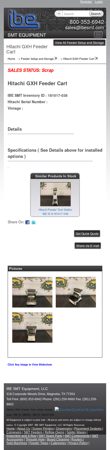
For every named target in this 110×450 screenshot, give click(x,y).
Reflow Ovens (54, 432)
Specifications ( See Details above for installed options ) (55, 153)
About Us (23, 428)
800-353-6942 (87, 21)
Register (86, 2)
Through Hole (35, 439)
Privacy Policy (78, 443)
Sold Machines (16, 443)
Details (15, 129)
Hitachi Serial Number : (28, 101)
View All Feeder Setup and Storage (79, 42)
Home (10, 428)
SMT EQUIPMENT (27, 34)
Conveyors (13, 432)
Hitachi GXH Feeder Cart (37, 83)
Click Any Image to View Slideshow (30, 364)
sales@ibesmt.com (84, 27)
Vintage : (15, 108)
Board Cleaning (58, 439)
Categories (58, 443)
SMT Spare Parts (50, 436)
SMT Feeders (33, 432)
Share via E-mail (87, 245)
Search (96, 13)
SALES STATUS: (24, 70)
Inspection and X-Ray (21, 436)
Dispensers (64, 428)
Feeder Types (38, 443)
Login (99, 2)
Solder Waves (76, 432)
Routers (77, 439)
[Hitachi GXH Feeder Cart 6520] (32, 291)
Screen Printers (43, 428)
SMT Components (77, 436)
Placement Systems (88, 428)
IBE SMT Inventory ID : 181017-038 (38, 95)
